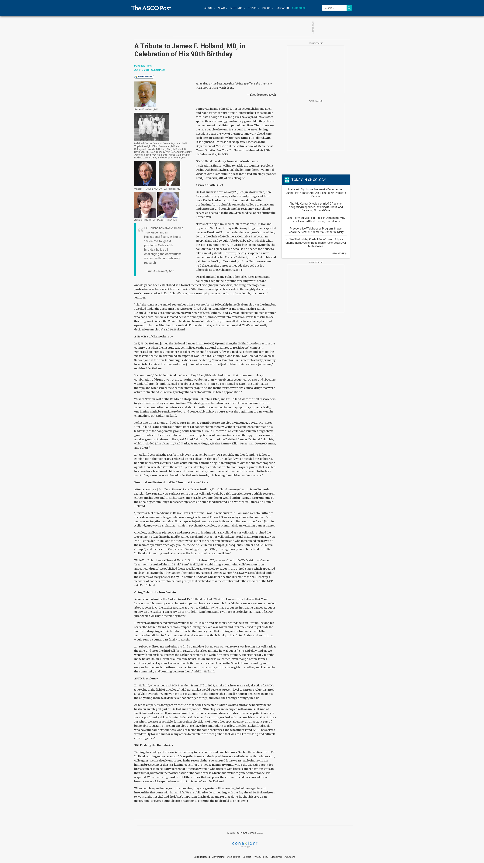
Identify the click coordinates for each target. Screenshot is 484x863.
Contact (247, 856)
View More (338, 253)
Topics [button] (252, 8)
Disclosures (233, 856)
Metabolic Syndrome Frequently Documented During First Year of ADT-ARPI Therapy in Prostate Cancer (316, 193)
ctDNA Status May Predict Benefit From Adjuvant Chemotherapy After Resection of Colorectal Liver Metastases (315, 243)
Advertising (218, 856)
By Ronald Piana (143, 65)
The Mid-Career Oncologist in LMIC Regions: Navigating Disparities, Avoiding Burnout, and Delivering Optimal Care (316, 207)
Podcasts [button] (282, 8)
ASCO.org (290, 856)
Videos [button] (266, 8)
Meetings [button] (236, 8)
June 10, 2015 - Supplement (149, 69)
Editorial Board (202, 856)
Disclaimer (276, 856)
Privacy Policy (261, 856)
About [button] (208, 8)
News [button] (222, 8)
